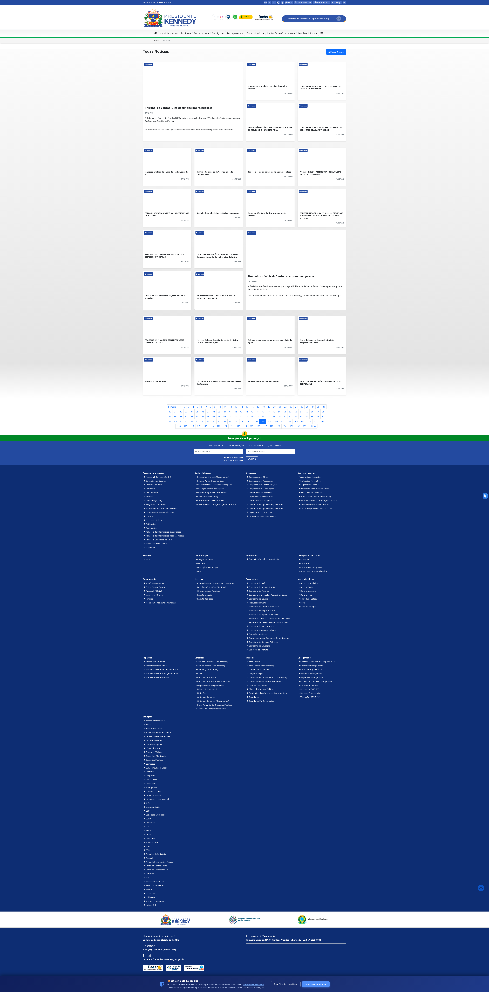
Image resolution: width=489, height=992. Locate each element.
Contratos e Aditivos (206, 677)
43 (241, 411)
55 (307, 411)
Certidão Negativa (153, 744)
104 (262, 421)
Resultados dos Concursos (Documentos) (267, 693)
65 (203, 416)
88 (170, 421)
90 (181, 421)
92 (192, 421)
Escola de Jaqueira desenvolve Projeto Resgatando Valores (317, 341)
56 (312, 411)
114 (179, 426)
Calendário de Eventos (155, 481)
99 (230, 421)
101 (243, 421)
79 (279, 416)
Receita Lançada (204, 595)
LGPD (148, 818)
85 (312, 416)
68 (219, 416)
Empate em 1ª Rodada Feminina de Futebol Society (267, 87)
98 (225, 421)
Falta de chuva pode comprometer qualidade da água (270, 341)
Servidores (253, 697)
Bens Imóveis (306, 587)
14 (241, 406)
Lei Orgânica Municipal (207, 567)
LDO (147, 811)
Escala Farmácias (153, 795)
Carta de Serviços (153, 484)
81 (290, 416)
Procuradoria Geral (257, 602)
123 (238, 426)
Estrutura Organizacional (157, 799)
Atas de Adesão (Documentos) (211, 665)
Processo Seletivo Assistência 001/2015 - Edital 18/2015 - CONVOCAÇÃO (217, 341)
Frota (302, 602)
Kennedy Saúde (152, 807)
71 (235, 416)
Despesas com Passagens (260, 481)
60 (175, 416)
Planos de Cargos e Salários (261, 689)
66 (208, 416)
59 (170, 416)
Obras (148, 834)
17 (258, 406)
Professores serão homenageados (263, 381)
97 (219, 421)
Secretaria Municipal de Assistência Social (267, 595)
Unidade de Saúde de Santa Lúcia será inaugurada (281, 276)
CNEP (199, 673)
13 (236, 406)
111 (309, 421)
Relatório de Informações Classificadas (163, 532)
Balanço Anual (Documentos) (210, 481)
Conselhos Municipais (155, 756)
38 (214, 411)
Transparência (235, 33)
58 (323, 411)
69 (224, 416)
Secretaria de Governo (259, 598)
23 (291, 406)
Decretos (201, 563)
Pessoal (149, 858)
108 (289, 421)
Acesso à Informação (155, 720)
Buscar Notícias (337, 52)
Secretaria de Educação (259, 645)
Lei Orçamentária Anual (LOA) (211, 488)
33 (186, 411)
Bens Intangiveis (308, 591)
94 (203, 421)
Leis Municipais (306, 33)
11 (225, 406)
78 (274, 416)
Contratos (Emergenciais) (312, 567)
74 (252, 416)
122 (232, 426)
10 (220, 406)
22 (285, 406)
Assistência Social (153, 728)
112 (315, 421)
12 (230, 406)
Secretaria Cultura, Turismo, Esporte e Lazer (269, 618)
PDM (147, 850)
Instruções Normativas (311, 481)
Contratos (305, 563)
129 (278, 426)
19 (269, 406)
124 (245, 426)
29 (324, 406)
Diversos (148, 64)
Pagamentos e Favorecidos (261, 512)
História (164, 33)
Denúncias (150, 488)
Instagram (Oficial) (154, 595)
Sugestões (150, 547)
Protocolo (150, 893)
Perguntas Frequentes (156, 504)
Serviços (217, 33)
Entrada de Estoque (309, 598)
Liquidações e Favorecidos (260, 496)
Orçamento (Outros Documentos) (212, 492)
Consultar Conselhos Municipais (263, 559)
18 (263, 406)
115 (185, 426)
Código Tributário (205, 559)
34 (192, 411)
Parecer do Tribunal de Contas (314, 488)
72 (241, 416)
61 (181, 416)
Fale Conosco (151, 492)
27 (313, 406)
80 (285, 416)
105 (269, 421)
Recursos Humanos (154, 901)
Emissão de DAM (153, 791)
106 (276, 421)
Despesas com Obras (258, 477)
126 (258, 426)
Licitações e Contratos (280, 33)
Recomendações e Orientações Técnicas (318, 500)
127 (265, 426)
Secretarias (200, 33)
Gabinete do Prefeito (258, 649)
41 (230, 411)
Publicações (151, 524)
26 (307, 406)
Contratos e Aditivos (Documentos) (213, 681)
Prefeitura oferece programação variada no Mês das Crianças (218, 382)
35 (197, 411)
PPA (147, 877)
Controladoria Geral (257, 634)
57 (318, 411)
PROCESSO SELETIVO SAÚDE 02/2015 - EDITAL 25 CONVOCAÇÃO (320, 382)
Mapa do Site (323, 2)
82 (296, 416)
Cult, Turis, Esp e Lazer (156, 767)
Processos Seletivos (154, 520)
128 (271, 426)
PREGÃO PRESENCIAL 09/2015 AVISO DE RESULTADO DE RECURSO (167, 214)
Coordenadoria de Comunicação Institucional (269, 638)
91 (186, 421)
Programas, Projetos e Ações (262, 516)
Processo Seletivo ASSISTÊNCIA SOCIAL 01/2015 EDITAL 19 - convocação (320, 173)
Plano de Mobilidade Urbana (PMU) (161, 508)
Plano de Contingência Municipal (160, 602)
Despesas (150, 775)
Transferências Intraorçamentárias (161, 673)
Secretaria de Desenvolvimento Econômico (268, 622)
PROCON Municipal (154, 885)
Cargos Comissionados (259, 669)
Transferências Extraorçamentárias (161, 669)
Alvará (148, 724)
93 (197, 421)
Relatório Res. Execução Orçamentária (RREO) (218, 504)
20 (274, 406)
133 (304, 426)
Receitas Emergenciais (310, 693)
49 (274, 411)
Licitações (304, 559)
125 (251, 426)
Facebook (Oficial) (153, 591)
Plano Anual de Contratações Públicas (214, 705)
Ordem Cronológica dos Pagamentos (265, 504)
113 (322, 421)
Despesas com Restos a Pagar (262, 484)
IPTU (147, 803)
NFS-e (148, 830)
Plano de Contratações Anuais (159, 862)
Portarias (149, 516)
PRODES (149, 889)
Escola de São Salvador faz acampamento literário (267, 214)
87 (323, 416)
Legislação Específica (309, 484)
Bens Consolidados (309, 583)
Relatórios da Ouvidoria (156, 543)
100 (236, 421)
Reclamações (151, 528)
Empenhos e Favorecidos (260, 492)
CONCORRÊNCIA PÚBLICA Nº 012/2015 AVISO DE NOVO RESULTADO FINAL (320, 87)
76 (263, 416)
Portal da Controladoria (311, 492)
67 (214, 416)
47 (263, 411)
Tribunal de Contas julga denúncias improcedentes (178, 108)
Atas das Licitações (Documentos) (212, 661)
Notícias (149, 496)
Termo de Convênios (155, 661)
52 (290, 411)
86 (318, 416)
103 (256, 421)
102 (249, 421)
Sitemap (337, 2)
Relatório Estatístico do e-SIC (158, 539)
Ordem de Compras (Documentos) (213, 701)
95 (208, 421)
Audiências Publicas (154, 583)
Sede (147, 559)
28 (318, 406)
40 (224, 411)
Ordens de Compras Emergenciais (316, 681)
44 (246, 411)
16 (252, 406)
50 (279, 411)
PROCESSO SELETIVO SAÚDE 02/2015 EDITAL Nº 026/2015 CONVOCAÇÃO (165, 255)
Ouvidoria (150, 838)
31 (175, 411)
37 (208, 411)
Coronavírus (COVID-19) (311, 669)
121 (225, 426)
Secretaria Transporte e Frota (262, 610)
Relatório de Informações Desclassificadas (164, 535)
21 (280, 406)
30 (170, 411)
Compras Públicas (153, 752)
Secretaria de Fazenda (258, 591)
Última (313, 426)
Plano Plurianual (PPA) (207, 496)
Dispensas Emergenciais (311, 677)
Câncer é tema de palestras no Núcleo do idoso (269, 172)
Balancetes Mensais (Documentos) (213, 477)
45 (252, 411)
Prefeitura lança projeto (156, 381)
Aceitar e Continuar (317, 984)
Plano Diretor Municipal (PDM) (159, 512)
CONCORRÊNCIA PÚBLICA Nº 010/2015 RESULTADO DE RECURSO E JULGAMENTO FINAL (270, 128)
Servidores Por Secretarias (261, 701)
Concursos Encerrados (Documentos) (265, 681)
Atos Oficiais (254, 661)
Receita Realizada (205, 598)
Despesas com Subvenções (261, 488)
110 (302, 421)
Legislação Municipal (155, 814)
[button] (321, 2)
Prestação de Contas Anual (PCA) (315, 496)
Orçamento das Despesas (260, 500)
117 (198, 426)
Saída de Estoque (308, 606)
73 (246, 416)
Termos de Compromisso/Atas (211, 708)
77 (268, 416)
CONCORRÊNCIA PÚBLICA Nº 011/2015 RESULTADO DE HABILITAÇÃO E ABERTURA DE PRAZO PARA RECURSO (321, 216)
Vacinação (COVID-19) (310, 697)
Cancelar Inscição (232, 460)
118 (205, 426)
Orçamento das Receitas (208, 591)
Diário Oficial (151, 779)
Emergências (151, 787)
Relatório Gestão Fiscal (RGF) (210, 500)
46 (257, 411)
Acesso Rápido (180, 33)
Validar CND (151, 905)
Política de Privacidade (253, 984)
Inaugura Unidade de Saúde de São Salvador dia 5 (166, 173)
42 (235, 411)
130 (285, 426)
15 (247, 406)
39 (219, 411)
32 (181, 411)
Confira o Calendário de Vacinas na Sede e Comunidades (215, 173)
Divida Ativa (150, 783)
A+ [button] (265, 2)
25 (302, 406)
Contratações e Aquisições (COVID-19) (318, 661)
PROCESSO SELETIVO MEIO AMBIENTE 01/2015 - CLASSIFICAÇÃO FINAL (165, 341)
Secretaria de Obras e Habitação (263, 606)
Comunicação (254, 33)
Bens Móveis (306, 595)
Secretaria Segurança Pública (262, 630)
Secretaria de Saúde (257, 583)
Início (156, 40)
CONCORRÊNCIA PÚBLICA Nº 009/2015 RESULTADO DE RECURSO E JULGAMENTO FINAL (321, 128)
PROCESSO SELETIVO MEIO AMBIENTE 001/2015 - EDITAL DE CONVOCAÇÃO (217, 296)
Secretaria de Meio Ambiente (262, 626)
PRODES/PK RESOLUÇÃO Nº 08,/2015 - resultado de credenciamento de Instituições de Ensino (217, 255)
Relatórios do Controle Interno (314, 504)
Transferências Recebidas (157, 677)
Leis (199, 571)
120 (218, 426)
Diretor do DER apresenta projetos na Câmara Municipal (166, 296)
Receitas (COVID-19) (309, 685)
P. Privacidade (151, 842)
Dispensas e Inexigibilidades (313, 571)
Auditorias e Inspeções (311, 477)
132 (298, 426)
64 (197, 416)
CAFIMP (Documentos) (207, 669)
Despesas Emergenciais (311, 673)
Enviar (251, 458)
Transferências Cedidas (156, 665)
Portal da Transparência (156, 869)
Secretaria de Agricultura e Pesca (263, 614)
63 (192, 416)
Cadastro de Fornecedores (157, 736)
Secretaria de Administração (261, 587)
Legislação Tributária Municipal (211, 587)
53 (296, 411)
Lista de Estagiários (257, 685)
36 (203, 411)
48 (268, 411)
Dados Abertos (303, 2)
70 (230, 416)
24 (296, 406)
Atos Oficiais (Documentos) (261, 665)
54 (301, 411)
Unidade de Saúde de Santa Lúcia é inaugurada (218, 213)
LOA (147, 826)
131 (291, 426)
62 (186, 416)
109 (296, 421)
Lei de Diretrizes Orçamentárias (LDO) (215, 484)
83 (301, 416)
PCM (147, 846)
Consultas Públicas (154, 760)
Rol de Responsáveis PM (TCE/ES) (316, 508)
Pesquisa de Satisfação (155, 854)
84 (307, 416)
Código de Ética (152, 748)
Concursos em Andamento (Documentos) (267, 677)
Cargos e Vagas (255, 673)
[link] (282, 2)
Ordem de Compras (206, 697)
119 (212, 426)
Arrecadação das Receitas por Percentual (216, 583)
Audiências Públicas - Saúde (158, 732)
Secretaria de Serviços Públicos (263, 642)
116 (192, 426)
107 (282, 421)
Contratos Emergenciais (311, 665)
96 (214, 421)
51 (285, 411)
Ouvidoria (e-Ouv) (153, 500)
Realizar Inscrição (232, 457)
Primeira (172, 406)
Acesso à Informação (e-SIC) (158, 477)
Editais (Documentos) (207, 689)
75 (257, 416)
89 (175, 421)
